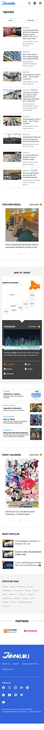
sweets (31, 594)
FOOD (36, 106)
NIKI (28, 364)
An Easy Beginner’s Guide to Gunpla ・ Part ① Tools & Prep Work (32, 121)
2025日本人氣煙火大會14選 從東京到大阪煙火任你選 (28, 553)
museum (13, 594)
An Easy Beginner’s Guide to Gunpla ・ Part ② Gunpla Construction (32, 77)
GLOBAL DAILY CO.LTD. (30, 664)
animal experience (25, 602)
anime (36, 41)
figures (25, 84)
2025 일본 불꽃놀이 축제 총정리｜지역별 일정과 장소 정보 (28, 542)
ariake (30, 110)
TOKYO (30, 108)
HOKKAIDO (10, 364)
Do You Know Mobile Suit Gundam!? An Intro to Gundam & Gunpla (30, 157)
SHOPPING (26, 64)
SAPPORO (10, 373)
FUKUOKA (37, 180)
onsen (28, 590)
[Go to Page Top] (40, 726)
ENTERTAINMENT (28, 41)
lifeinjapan (7, 590)
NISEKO (9, 369)
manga (25, 598)
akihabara (34, 64)
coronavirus (19, 590)
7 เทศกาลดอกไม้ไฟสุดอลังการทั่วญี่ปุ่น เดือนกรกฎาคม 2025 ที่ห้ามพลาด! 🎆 (28, 563)
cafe (33, 598)
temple (17, 598)
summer (7, 606)
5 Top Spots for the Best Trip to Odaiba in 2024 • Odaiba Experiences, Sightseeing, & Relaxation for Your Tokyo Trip (31, 97)
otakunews (8, 598)
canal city (26, 182)
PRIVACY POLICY (7, 669)
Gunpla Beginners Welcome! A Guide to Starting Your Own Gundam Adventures (32, 139)
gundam (26, 66)
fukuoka (32, 182)
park (5, 594)
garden (6, 602)
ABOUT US (6, 664)
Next (30, 253)
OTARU (30, 369)
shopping (21, 586)
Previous (14, 253)
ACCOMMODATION (28, 104)
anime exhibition (28, 43)
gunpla (32, 66)
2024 (35, 108)
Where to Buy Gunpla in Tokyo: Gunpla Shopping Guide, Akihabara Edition (30, 56)
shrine (36, 590)
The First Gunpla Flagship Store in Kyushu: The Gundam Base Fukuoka (31, 175)
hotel (14, 602)
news (13, 586)
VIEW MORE (34, 204)
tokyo (6, 586)
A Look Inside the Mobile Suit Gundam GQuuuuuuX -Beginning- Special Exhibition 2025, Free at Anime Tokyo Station (31, 34)
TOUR (25, 108)
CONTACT (15, 664)
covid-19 (23, 594)
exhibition (26, 46)
